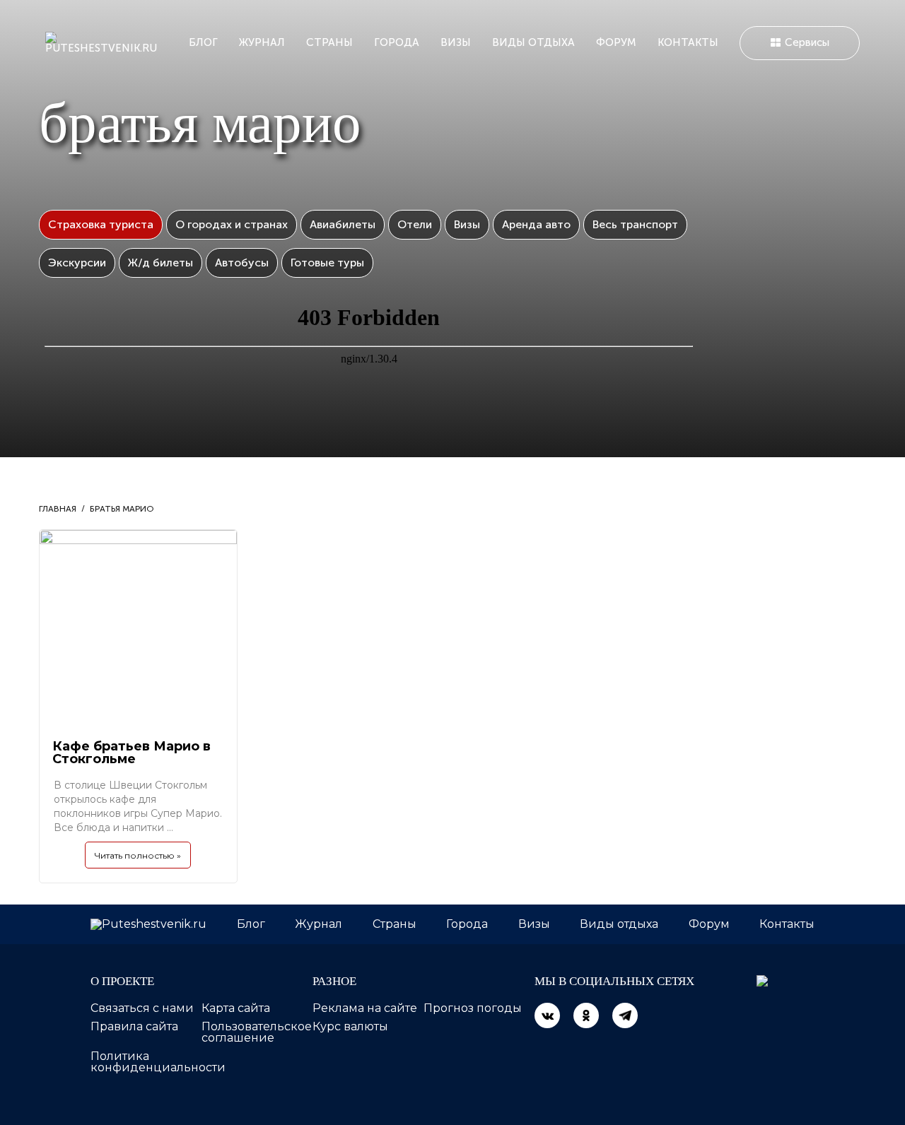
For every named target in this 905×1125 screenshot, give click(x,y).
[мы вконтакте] (547, 1015)
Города (396, 42)
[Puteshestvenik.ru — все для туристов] (106, 43)
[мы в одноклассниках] (586, 1015)
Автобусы (242, 262)
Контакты (688, 42)
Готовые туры (327, 262)
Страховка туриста (100, 224)
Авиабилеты (342, 224)
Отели (414, 224)
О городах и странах (231, 224)
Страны (329, 42)
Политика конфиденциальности (158, 1061)
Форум (616, 42)
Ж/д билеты (160, 262)
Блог (203, 42)
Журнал (262, 42)
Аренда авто (536, 224)
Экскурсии (77, 262)
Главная (57, 509)
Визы (455, 42)
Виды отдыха (533, 42)
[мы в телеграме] (625, 1015)
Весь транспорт (635, 224)
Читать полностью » (138, 855)
